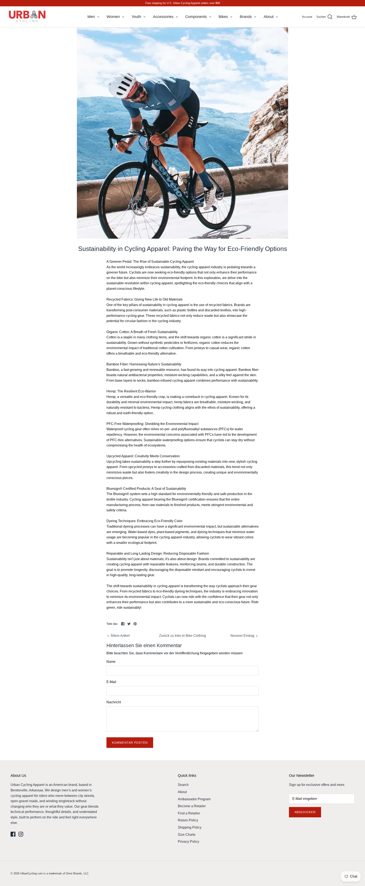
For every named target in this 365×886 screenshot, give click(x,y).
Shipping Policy (190, 827)
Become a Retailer (192, 806)
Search (183, 785)
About (269, 17)
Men (91, 17)
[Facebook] (13, 834)
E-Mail (111, 682)
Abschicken (305, 812)
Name (111, 661)
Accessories (163, 17)
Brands (246, 17)
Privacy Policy (188, 841)
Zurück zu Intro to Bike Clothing (182, 635)
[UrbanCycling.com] (27, 17)
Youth (136, 17)
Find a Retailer (189, 813)
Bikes (223, 17)
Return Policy (188, 820)
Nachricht (113, 702)
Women (113, 17)
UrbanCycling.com (31, 873)
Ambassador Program (194, 799)
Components (196, 17)
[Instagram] (20, 834)
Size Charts (186, 834)
